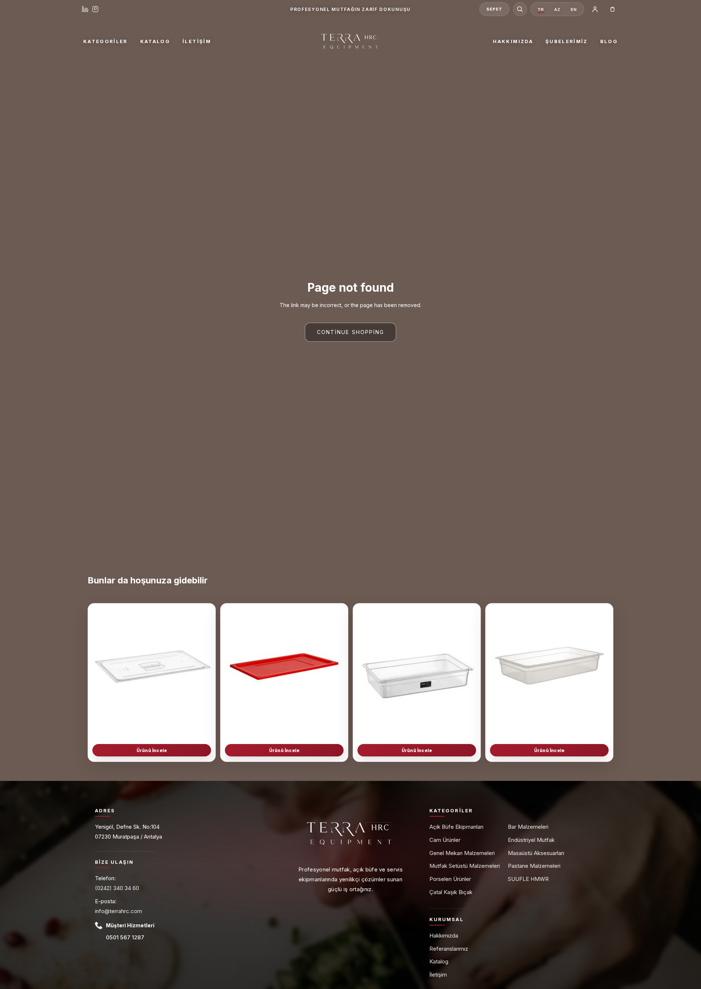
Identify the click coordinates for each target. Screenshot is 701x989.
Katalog (155, 41)
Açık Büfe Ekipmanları (456, 826)
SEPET (494, 9)
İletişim (197, 41)
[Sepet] (612, 9)
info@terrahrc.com (118, 911)
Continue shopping (350, 332)
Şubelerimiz (566, 41)
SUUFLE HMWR (528, 878)
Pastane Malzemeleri (534, 865)
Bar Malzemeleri (528, 826)
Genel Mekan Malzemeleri (462, 853)
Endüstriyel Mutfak (531, 839)
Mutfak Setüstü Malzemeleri (464, 865)
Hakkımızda (513, 41)
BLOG (609, 41)
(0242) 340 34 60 (117, 888)
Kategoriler (105, 41)
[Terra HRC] (350, 41)
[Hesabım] (595, 9)
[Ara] (520, 9)
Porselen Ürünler (450, 878)
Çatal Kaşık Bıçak (450, 892)
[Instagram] (95, 9)
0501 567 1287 (125, 937)
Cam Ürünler (444, 839)
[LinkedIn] (85, 9)
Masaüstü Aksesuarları (536, 853)
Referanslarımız (448, 948)
